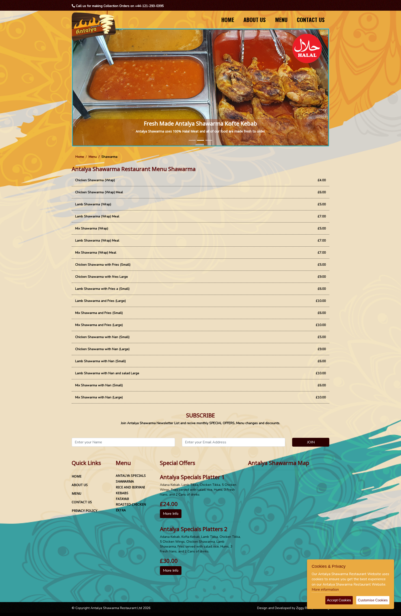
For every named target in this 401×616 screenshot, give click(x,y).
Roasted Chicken (131, 504)
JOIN (311, 442)
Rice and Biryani (130, 487)
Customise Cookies (373, 600)
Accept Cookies (339, 600)
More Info (170, 513)
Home (79, 157)
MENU (281, 19)
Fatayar (122, 499)
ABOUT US (254, 19)
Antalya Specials (131, 475)
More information (325, 589)
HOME (227, 19)
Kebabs (122, 493)
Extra (121, 510)
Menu (93, 157)
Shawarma (125, 481)
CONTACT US (311, 19)
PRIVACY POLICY (84, 510)
